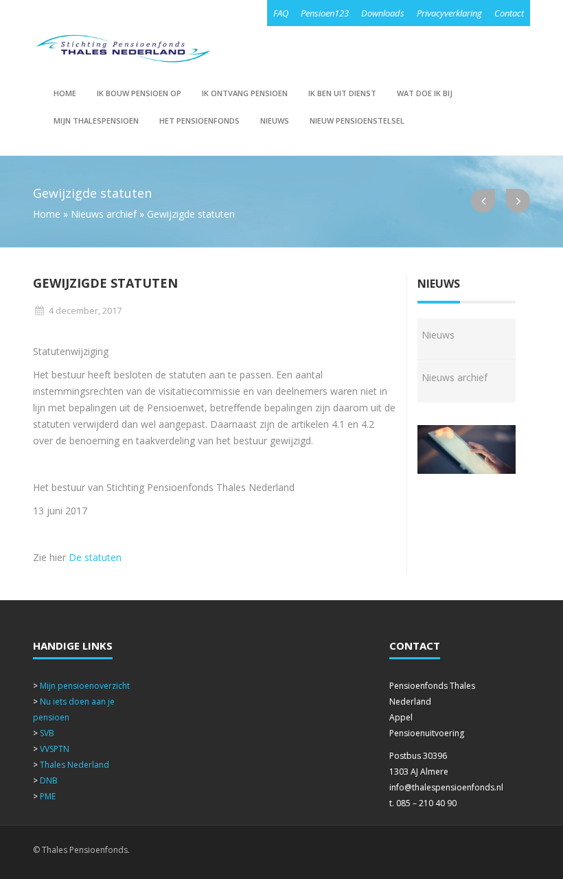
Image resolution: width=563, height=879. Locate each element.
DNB (49, 780)
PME (48, 796)
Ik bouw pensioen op (139, 93)
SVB (47, 733)
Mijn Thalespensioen (96, 120)
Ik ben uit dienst (342, 93)
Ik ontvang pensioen (245, 93)
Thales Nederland (74, 764)
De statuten (95, 557)
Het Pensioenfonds (199, 120)
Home (65, 93)
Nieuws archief (104, 213)
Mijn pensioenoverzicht (85, 686)
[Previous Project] (483, 201)
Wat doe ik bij (424, 93)
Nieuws (274, 120)
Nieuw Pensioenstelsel (357, 120)
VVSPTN (54, 749)
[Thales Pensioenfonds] (123, 49)
